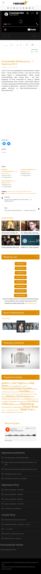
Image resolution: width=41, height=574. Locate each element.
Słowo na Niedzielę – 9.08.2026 (13, 494)
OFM (28, 401)
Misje (9, 399)
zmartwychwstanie (31, 193)
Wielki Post (22, 193)
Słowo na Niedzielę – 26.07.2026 (13, 504)
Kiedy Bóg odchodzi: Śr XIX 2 (12, 474)
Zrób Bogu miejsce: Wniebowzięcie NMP (16, 458)
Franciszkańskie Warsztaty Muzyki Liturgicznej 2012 (19, 247)
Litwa (35, 394)
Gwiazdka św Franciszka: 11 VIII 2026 (15, 478)
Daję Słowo (10, 191)
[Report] (33, 45)
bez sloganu (19, 382)
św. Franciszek (18, 412)
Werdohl (17, 193)
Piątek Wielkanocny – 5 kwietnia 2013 (8, 182)
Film (14, 191)
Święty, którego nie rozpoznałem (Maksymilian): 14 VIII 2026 (20, 463)
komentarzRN (18, 394)
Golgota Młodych (10, 392)
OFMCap (34, 401)
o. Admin (3, 67)
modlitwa (28, 399)
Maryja (3, 397)
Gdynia (3, 392)
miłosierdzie (15, 399)
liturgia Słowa (30, 394)
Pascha (12, 193)
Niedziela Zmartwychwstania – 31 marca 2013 (9, 171)
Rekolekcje (27, 404)
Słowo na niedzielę (6, 410)
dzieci (10, 386)
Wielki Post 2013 (27, 191)
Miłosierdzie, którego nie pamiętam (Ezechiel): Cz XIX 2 (20, 469)
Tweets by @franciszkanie (8, 550)
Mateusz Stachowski (17, 396)
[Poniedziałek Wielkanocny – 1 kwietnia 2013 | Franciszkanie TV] (20, 2)
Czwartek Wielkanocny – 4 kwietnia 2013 (28, 170)
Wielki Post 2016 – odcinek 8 (12, 538)
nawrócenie (35, 399)
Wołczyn (3, 412)
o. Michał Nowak (21, 401)
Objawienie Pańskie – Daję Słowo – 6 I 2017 (17, 524)
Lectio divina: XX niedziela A (12, 508)
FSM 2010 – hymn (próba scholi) (13, 534)
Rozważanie (5, 407)
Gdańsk (34, 389)
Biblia (27, 383)
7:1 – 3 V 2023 (8, 529)
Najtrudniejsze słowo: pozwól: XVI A (15, 520)
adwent (5, 382)
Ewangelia (15, 386)
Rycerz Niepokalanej (15, 407)
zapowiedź (10, 412)
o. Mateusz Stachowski (8, 401)
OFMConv (7, 193)
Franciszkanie (23, 386)
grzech (17, 392)
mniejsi (21, 399)
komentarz (11, 394)
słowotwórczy (16, 410)
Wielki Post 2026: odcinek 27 (31, 247)
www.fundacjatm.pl (31, 303)
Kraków (24, 394)
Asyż (11, 383)
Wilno (34, 410)
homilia (24, 391)
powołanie (17, 404)
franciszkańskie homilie (16, 388)
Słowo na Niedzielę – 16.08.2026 (13, 490)
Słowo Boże (19, 191)
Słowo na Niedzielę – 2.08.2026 (13, 499)
